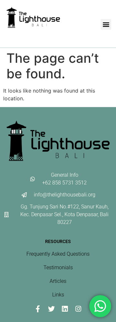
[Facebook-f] (37, 309)
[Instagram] (78, 309)
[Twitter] (51, 309)
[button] (106, 24)
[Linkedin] (65, 309)
